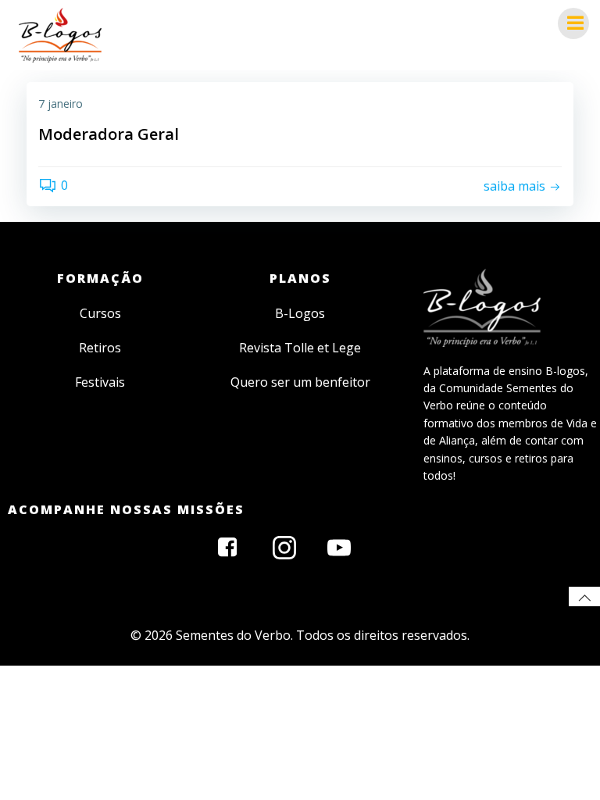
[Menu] (573, 23)
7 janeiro (60, 103)
